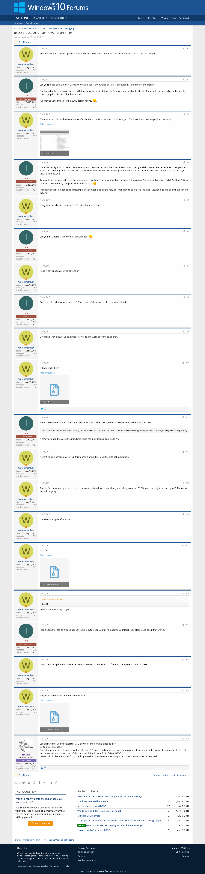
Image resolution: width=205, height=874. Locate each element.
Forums (24, 17)
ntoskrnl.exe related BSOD (91, 806)
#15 (187, 545)
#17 (187, 624)
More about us (24, 866)
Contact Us (184, 851)
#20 (187, 738)
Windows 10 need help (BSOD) (93, 801)
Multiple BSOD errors (88, 815)
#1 (188, 48)
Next (25, 42)
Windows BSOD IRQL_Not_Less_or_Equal (99, 810)
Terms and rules (40, 866)
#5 (188, 200)
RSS (187, 856)
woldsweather (22, 37)
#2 (188, 79)
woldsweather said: (50, 599)
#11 (187, 417)
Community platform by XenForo (102, 871)
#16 (187, 593)
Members (59, 17)
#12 (187, 452)
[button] (46, 18)
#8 (188, 297)
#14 (187, 514)
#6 (188, 231)
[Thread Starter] (26, 61)
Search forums (32, 23)
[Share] (184, 48)
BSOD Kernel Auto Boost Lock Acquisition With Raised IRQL (109, 796)
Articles (40, 17)
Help (67, 866)
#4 (188, 162)
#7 (188, 266)
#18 (187, 659)
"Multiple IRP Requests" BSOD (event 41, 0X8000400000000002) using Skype (119, 820)
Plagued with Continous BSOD (93, 830)
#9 (188, 331)
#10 (187, 363)
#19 (187, 690)
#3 (188, 114)
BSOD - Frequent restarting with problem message (114, 825)
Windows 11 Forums (87, 860)
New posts (19, 23)
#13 (187, 483)
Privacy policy (56, 866)
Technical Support (86, 851)
